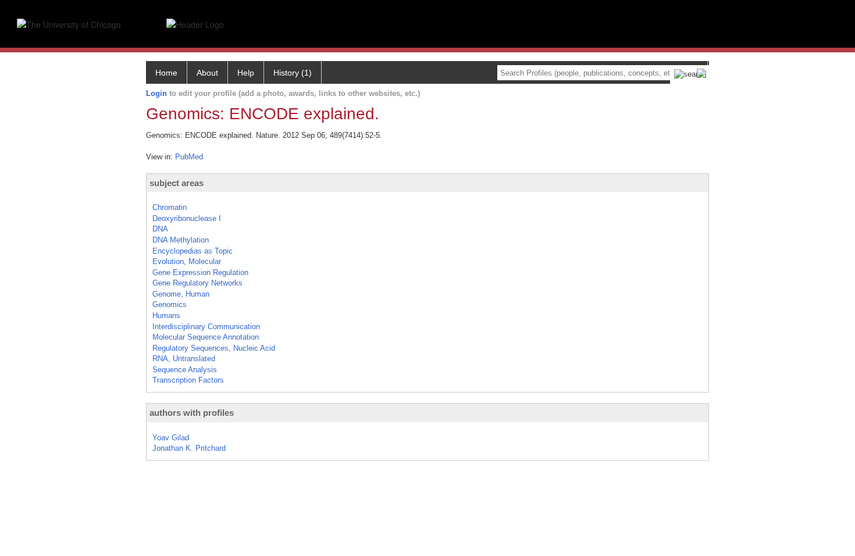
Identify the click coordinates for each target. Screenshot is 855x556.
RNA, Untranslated (183, 358)
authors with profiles (191, 413)
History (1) (292, 72)
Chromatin (169, 207)
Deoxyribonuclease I (186, 218)
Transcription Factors (188, 380)
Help (245, 72)
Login (156, 93)
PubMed (189, 156)
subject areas (176, 183)
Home (166, 72)
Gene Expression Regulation (200, 272)
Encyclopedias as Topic (192, 251)
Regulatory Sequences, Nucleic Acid (213, 348)
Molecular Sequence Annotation (205, 337)
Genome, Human (180, 294)
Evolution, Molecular (186, 261)
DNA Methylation (180, 240)
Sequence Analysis (184, 369)
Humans (166, 315)
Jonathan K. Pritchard (189, 448)
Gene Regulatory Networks (197, 283)
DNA (160, 228)
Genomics (169, 304)
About (207, 72)
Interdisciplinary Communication (206, 326)
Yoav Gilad (170, 437)
